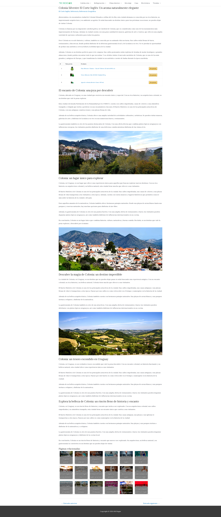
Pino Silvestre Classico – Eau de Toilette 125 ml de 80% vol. (98, 68)
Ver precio (153, 68)
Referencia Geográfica (87, 11)
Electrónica (145, 3)
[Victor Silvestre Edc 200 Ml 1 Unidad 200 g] (72, 75)
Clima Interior (114, 3)
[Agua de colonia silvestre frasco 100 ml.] (72, 82)
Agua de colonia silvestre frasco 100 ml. (92, 82)
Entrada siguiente (151, 503)
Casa (136, 3)
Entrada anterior (69, 503)
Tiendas (156, 3)
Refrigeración (99, 3)
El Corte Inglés (64, 11)
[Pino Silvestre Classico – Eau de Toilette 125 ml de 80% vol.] (72, 68)
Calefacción (84, 3)
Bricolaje (128, 3)
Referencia (75, 11)
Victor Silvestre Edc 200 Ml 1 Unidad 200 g (93, 75)
